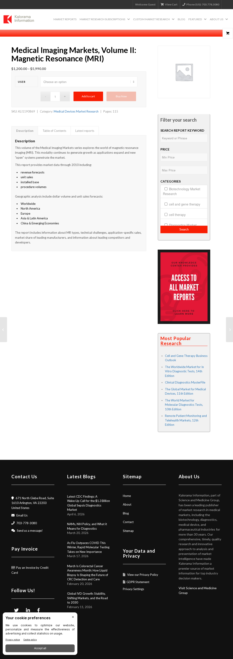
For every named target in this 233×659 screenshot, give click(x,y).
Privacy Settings (133, 589)
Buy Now (121, 96)
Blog (126, 513)
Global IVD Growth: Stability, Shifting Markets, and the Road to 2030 (87, 598)
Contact (128, 522)
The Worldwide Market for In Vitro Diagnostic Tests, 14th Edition (184, 371)
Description (24, 131)
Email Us (22, 515)
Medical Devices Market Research (76, 111)
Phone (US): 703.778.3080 (202, 4)
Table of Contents (54, 131)
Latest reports (84, 131)
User (21, 81)
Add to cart (88, 96)
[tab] (24, 130)
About (127, 504)
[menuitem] (65, 19)
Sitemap (128, 531)
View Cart (171, 4)
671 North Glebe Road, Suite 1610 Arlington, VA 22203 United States (32, 503)
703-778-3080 (26, 523)
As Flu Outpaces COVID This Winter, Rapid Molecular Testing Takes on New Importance (88, 547)
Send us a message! (30, 530)
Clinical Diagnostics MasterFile (185, 382)
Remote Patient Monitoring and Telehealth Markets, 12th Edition (186, 420)
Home (127, 496)
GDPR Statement (138, 582)
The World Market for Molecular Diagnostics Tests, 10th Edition (184, 404)
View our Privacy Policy (142, 574)
